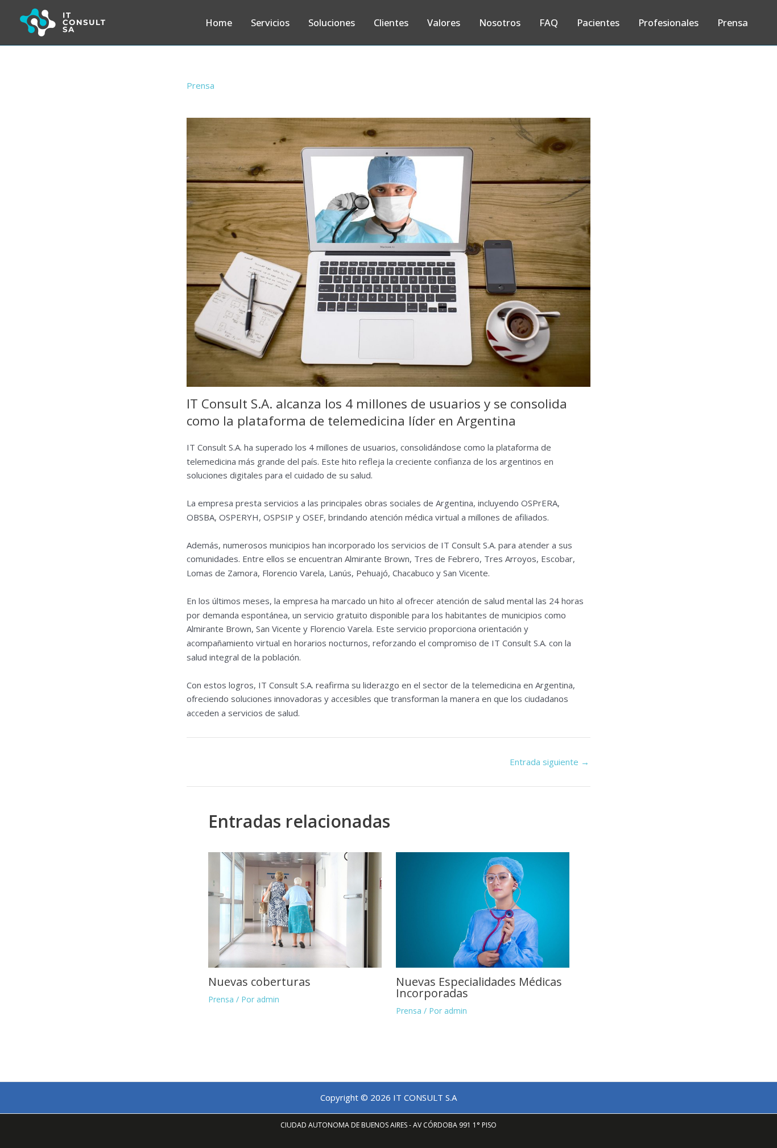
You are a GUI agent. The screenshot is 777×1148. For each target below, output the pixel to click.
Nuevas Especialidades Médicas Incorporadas (479, 987)
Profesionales (668, 22)
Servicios (270, 22)
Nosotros (499, 22)
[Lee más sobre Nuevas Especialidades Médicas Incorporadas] (482, 909)
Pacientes (598, 22)
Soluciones (331, 22)
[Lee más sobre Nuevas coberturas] (295, 909)
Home (218, 22)
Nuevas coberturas (259, 981)
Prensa (732, 22)
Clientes (391, 22)
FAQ (548, 22)
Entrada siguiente (549, 762)
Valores (443, 22)
